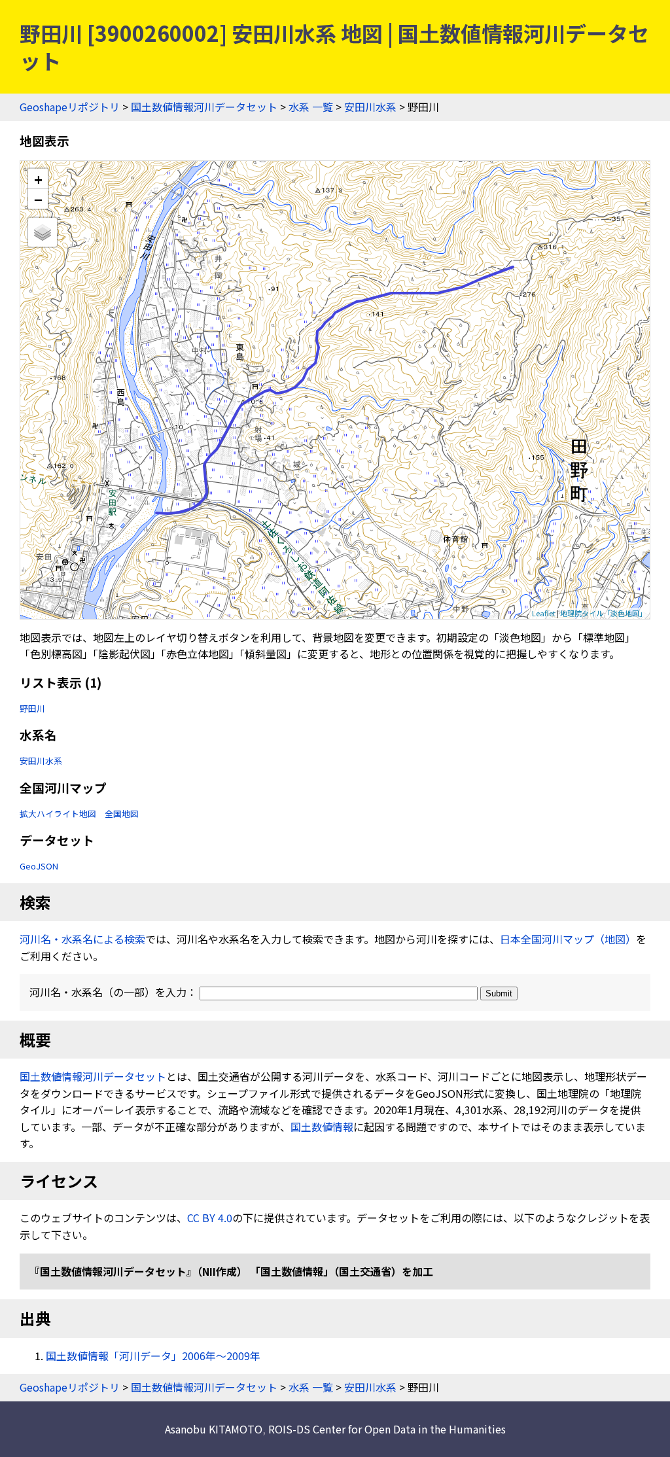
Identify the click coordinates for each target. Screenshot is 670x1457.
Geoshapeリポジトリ (70, 106)
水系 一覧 (311, 106)
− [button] (38, 199)
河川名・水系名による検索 (82, 939)
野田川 (32, 708)
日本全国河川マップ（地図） (568, 939)
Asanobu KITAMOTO (213, 1429)
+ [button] (38, 179)
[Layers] (42, 232)
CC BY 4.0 (209, 1217)
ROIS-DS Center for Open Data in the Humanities (387, 1429)
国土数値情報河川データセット (204, 106)
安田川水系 (370, 106)
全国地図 (122, 813)
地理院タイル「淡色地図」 (603, 613)
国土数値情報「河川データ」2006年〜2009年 (153, 1355)
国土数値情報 (322, 1126)
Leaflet (543, 613)
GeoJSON (39, 866)
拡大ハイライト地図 (58, 813)
